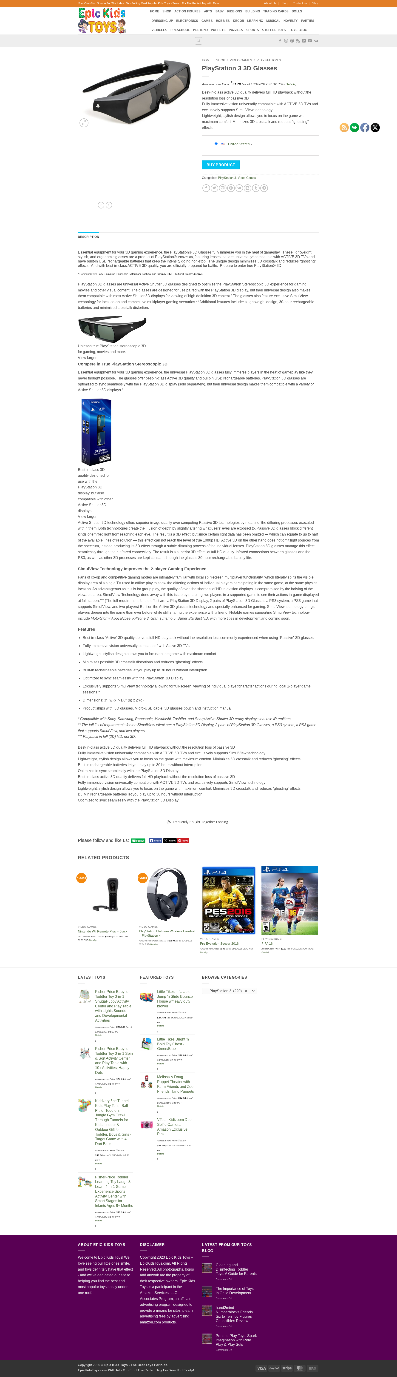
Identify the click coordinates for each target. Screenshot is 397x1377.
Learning (255, 21)
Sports (252, 30)
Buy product (221, 165)
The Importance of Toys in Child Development (235, 1291)
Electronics (187, 21)
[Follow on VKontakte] (316, 41)
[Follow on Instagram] (286, 41)
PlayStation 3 (269, 60)
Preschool (180, 30)
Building (252, 11)
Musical (273, 21)
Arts (208, 11)
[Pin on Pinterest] (231, 188)
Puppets (218, 30)
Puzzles (236, 30)
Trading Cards (276, 11)
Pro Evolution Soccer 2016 (219, 943)
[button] (83, 122)
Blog (284, 3)
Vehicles (159, 30)
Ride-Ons (234, 11)
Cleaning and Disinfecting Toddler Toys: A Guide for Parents (236, 1269)
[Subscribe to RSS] (298, 41)
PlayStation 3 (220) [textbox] (227, 991)
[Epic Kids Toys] (110, 20)
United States (239, 144)
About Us (270, 3)
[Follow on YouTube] (310, 41)
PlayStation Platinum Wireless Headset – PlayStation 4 (167, 933)
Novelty (291, 21)
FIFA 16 (267, 943)
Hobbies (223, 21)
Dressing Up (162, 21)
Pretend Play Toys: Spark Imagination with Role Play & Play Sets (236, 1340)
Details (290, 84)
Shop (315, 3)
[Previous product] (109, 205)
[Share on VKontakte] (239, 188)
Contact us (300, 3)
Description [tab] (88, 237)
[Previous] (78, 916)
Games (207, 21)
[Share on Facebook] (206, 188)
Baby (220, 11)
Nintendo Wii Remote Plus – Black (102, 931)
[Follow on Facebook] (280, 41)
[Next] (317, 916)
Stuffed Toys (274, 30)
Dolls (297, 11)
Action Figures (187, 11)
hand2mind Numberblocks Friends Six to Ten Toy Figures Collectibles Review (234, 1314)
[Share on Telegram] (264, 188)
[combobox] (229, 991)
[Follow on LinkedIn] (304, 41)
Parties (308, 21)
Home (154, 11)
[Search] (198, 41)
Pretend (200, 30)
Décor (238, 21)
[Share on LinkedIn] (247, 188)
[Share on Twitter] (214, 188)
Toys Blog (298, 30)
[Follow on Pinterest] (292, 41)
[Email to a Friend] (223, 188)
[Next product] (101, 205)
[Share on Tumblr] (256, 188)
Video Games (241, 60)
